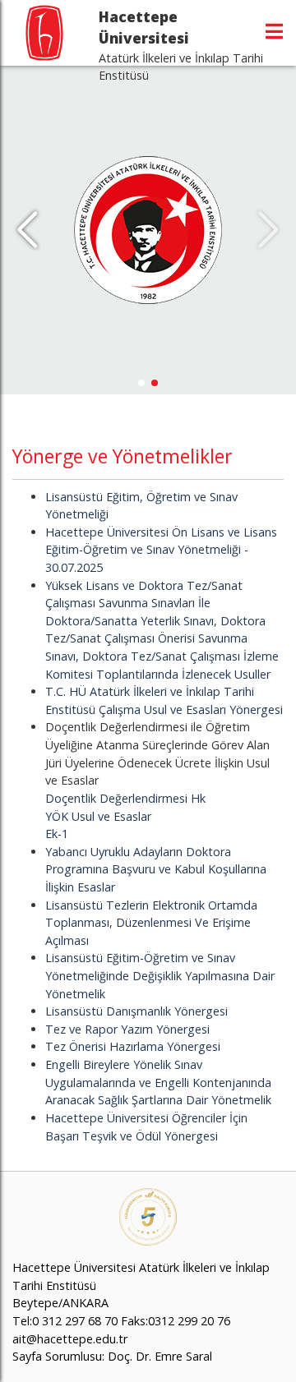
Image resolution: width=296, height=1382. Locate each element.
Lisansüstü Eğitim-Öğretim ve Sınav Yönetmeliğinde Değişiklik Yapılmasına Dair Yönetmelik (160, 975)
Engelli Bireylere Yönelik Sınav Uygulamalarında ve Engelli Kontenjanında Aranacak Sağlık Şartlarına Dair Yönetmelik (158, 1082)
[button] (27, 230)
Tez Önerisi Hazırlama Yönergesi (132, 1046)
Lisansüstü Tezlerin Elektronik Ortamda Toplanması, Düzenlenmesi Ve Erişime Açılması (151, 922)
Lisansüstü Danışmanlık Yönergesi (136, 1011)
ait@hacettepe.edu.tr (69, 1339)
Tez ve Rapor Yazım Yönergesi (127, 1029)
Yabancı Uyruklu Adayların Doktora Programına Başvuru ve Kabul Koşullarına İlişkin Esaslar (155, 869)
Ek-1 (56, 833)
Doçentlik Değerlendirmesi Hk (125, 798)
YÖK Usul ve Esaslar (98, 816)
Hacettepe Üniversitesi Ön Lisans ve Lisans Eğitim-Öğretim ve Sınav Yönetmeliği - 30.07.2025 (161, 549)
